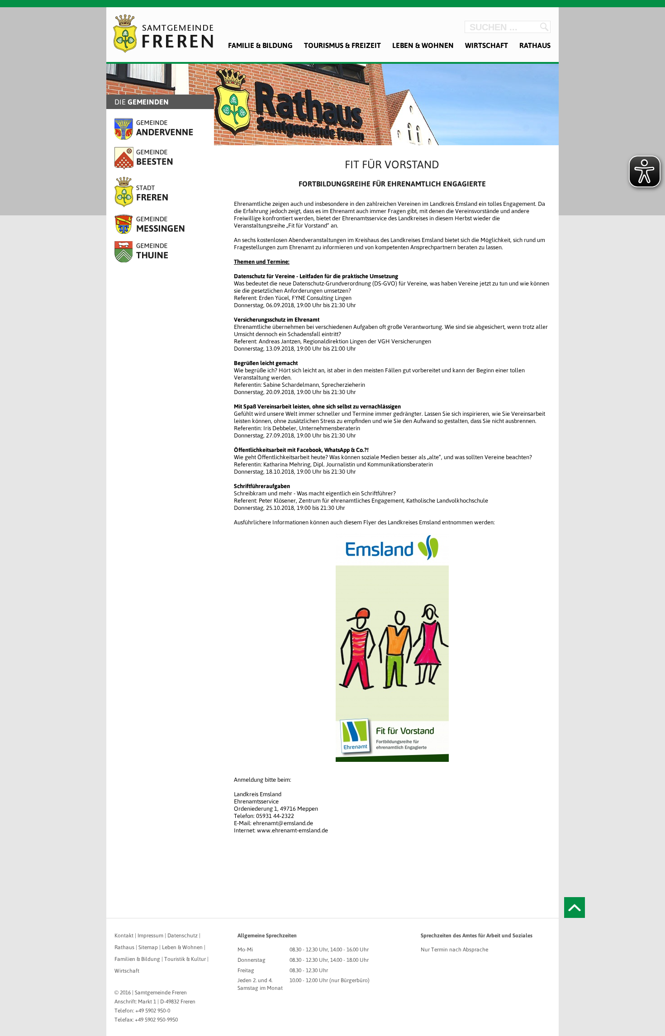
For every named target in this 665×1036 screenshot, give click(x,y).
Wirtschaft (486, 45)
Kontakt (123, 935)
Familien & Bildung (137, 959)
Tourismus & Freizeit (342, 45)
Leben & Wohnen (423, 45)
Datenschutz (182, 935)
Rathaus (535, 45)
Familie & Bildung (260, 45)
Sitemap (148, 947)
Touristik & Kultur (185, 959)
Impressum (150, 935)
